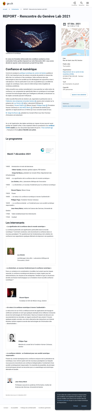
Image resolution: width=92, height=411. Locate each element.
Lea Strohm (17, 103)
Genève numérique (75, 106)
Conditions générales (44, 407)
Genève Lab (66, 106)
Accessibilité (14, 407)
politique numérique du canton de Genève (33, 73)
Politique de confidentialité (28, 407)
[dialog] (73, 401)
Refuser (75, 406)
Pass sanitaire (46, 128)
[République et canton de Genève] (4, 4)
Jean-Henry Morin (24, 107)
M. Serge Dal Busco (12, 113)
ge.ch (10, 3)
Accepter (84, 406)
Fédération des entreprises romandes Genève (20, 101)
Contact (6, 407)
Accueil (5, 9)
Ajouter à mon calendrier (79, 94)
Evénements (15, 9)
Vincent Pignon (19, 105)
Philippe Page (41, 105)
